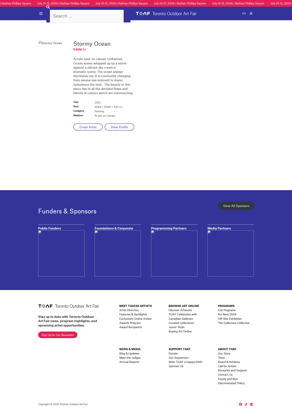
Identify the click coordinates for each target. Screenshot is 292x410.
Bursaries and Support (232, 370)
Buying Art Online (180, 331)
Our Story (224, 353)
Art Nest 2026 (227, 314)
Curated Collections (181, 322)
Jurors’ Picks (177, 327)
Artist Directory (129, 310)
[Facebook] (240, 404)
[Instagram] (251, 404)
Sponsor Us (176, 366)
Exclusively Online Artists (135, 318)
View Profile (119, 127)
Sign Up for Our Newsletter (58, 334)
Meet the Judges (130, 357)
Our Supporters (179, 357)
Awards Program (130, 322)
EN (244, 13)
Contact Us (225, 374)
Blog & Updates (129, 353)
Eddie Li (79, 49)
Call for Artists (227, 366)
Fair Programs (227, 310)
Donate (173, 353)
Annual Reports (129, 361)
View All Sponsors (236, 206)
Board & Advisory (229, 361)
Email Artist (88, 127)
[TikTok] (246, 404)
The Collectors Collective (234, 322)
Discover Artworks (180, 310)
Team (221, 357)
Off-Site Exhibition (230, 318)
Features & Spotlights (133, 314)
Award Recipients (130, 327)
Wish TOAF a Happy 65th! (185, 361)
